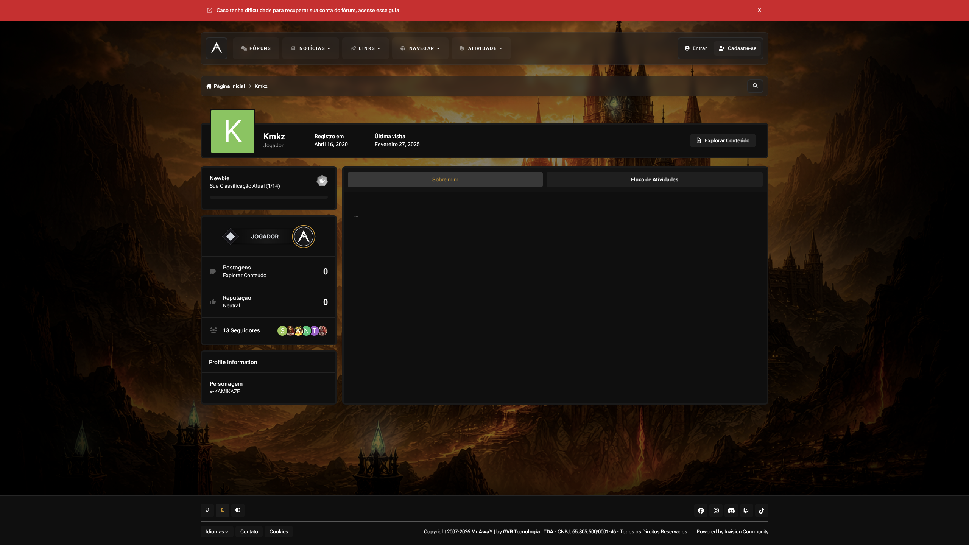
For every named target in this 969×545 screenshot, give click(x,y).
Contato (249, 531)
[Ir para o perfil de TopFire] (314, 331)
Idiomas (215, 531)
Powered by (732, 531)
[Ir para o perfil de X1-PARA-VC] (298, 331)
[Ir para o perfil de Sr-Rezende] (282, 331)
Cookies (279, 531)
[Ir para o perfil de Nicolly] (306, 331)
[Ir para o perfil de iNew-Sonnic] (322, 331)
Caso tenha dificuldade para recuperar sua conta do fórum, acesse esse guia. (309, 10)
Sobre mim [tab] (445, 179)
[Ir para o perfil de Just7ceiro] (290, 331)
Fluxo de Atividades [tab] (654, 179)
